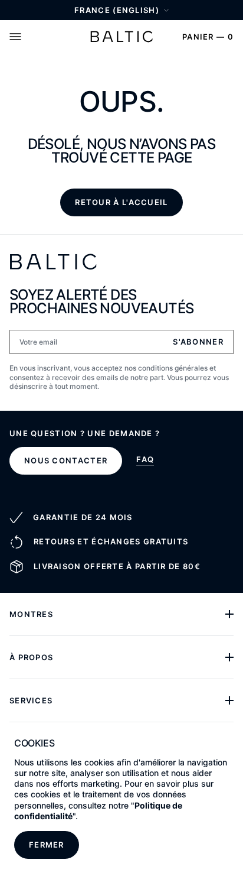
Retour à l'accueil (121, 202)
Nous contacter (65, 460)
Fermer (46, 844)
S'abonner (198, 341)
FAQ (145, 460)
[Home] (121, 37)
